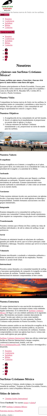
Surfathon (8, 23)
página (32, 403)
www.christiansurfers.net (10, 345)
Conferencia (9, 21)
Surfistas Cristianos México (16, 407)
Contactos (8, 27)
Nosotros (8, 19)
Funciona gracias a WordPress (11, 411)
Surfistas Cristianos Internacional (12, 338)
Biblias (7, 25)
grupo (26, 403)
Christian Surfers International (16, 399)
